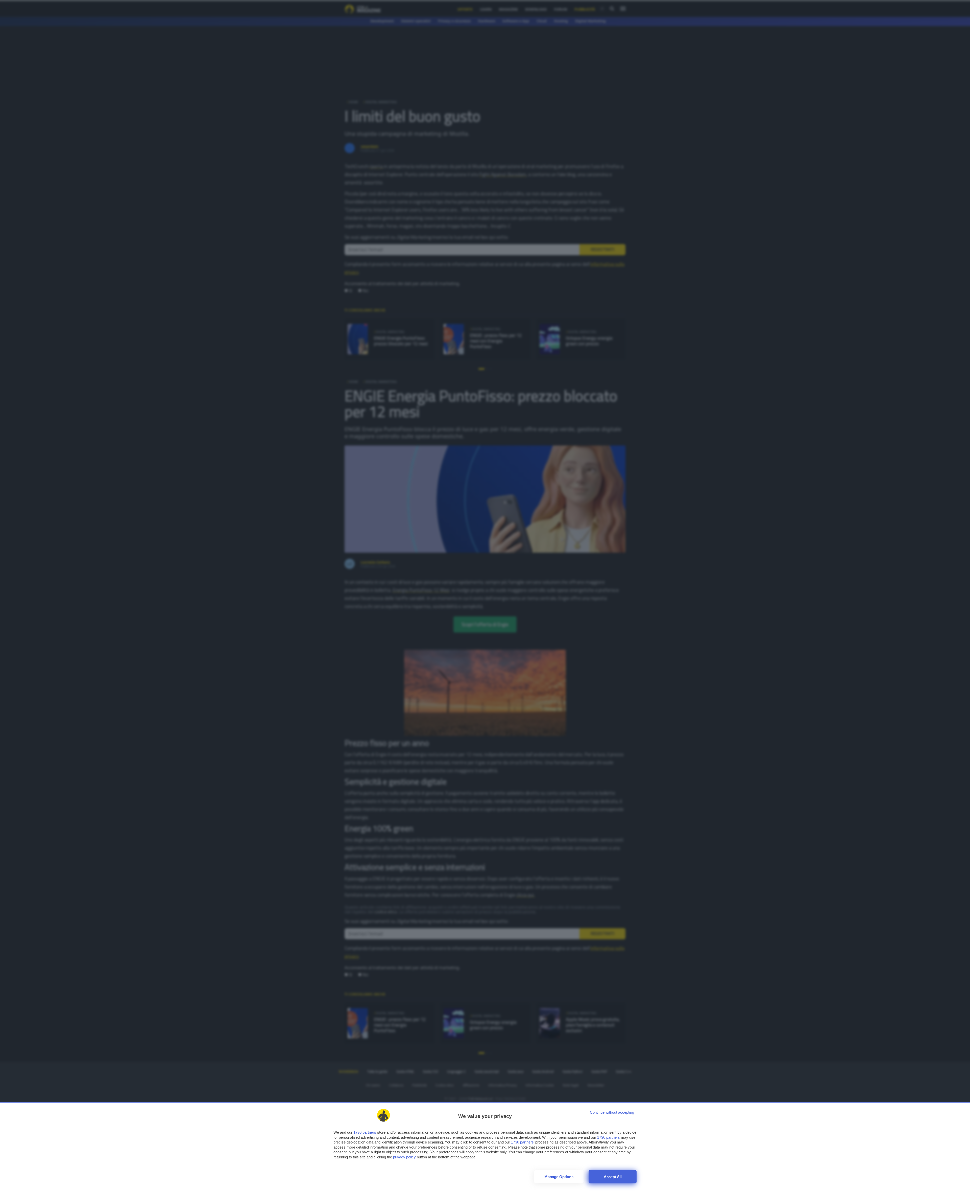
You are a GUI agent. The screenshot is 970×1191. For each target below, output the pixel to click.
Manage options (558, 1177)
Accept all (613, 1177)
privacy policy (404, 1157)
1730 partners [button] (364, 1132)
